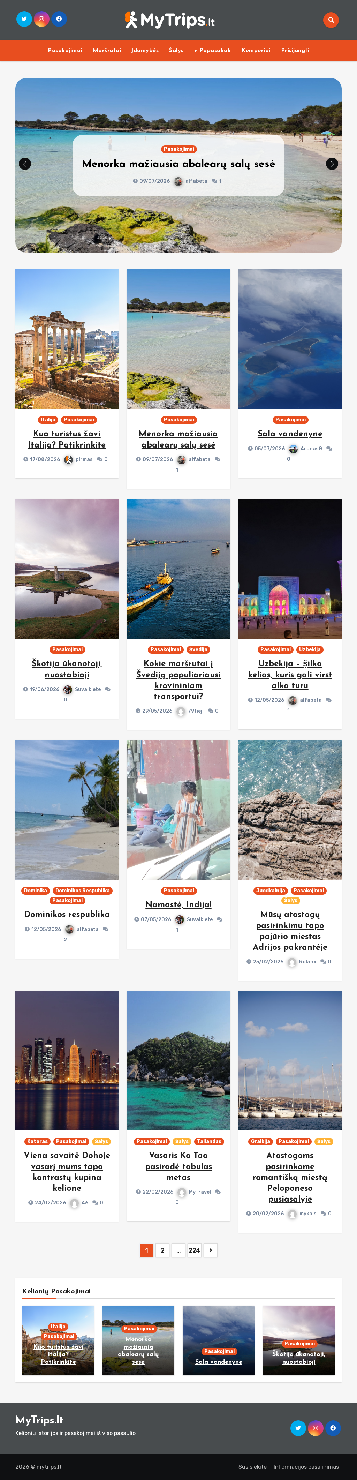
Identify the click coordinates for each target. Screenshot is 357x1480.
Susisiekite (252, 1467)
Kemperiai (256, 50)
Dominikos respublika (67, 915)
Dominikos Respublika (82, 891)
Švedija (198, 650)
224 (194, 1250)
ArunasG (196, 181)
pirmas (84, 460)
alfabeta (200, 460)
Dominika (35, 891)
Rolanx (307, 962)
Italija (48, 420)
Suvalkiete (88, 689)
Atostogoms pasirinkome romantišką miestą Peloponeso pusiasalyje (289, 1178)
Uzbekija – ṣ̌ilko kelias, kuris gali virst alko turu (290, 675)
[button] (332, 164)
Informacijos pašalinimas (306, 1467)
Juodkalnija (270, 891)
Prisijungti (295, 50)
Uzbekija (310, 650)
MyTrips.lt (39, 1420)
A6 (85, 1203)
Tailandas (209, 1141)
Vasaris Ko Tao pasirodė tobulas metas (178, 1167)
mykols (308, 1214)
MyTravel (200, 1192)
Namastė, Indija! (178, 905)
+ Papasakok (212, 50)
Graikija (260, 1141)
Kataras (37, 1141)
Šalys (176, 50)
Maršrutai (107, 50)
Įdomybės (145, 50)
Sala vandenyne (178, 164)
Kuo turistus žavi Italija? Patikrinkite (58, 1355)
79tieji (196, 711)
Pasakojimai (65, 50)
